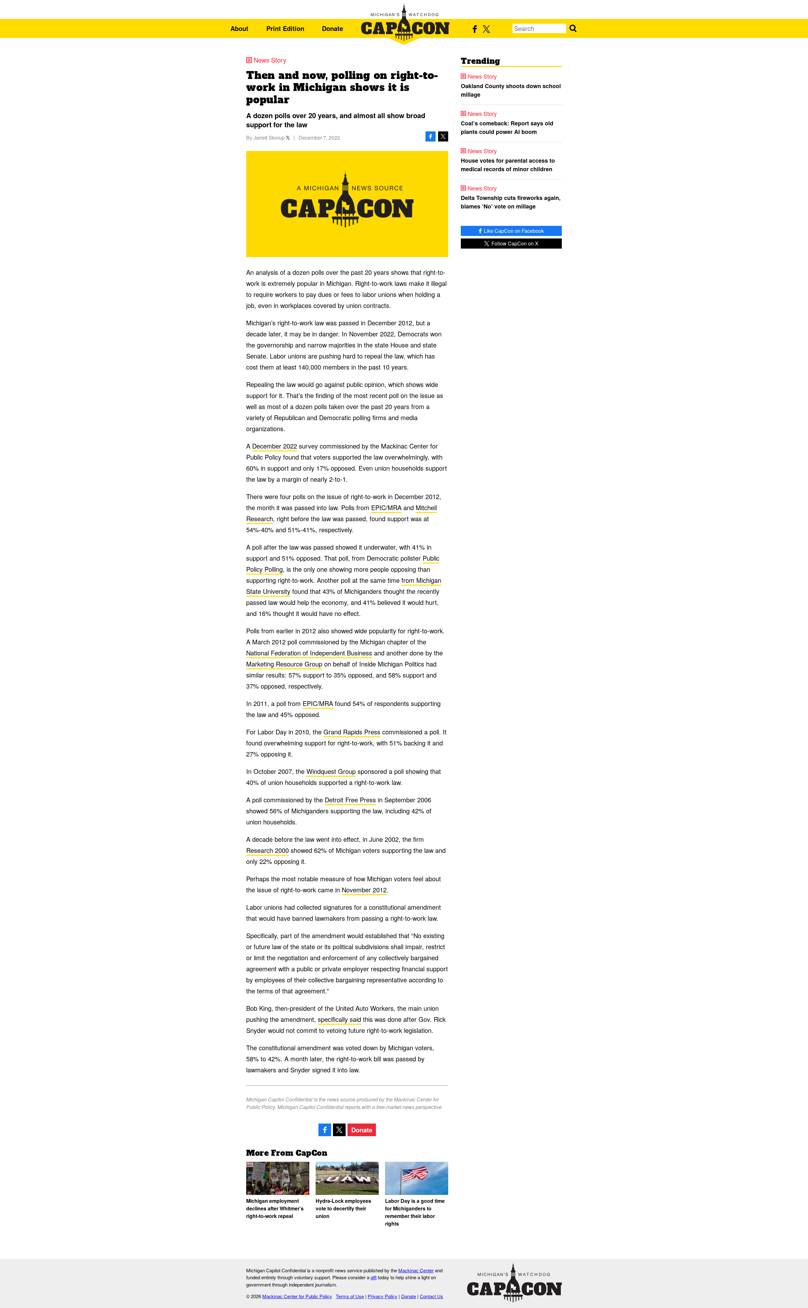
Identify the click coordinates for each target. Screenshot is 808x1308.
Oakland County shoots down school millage (511, 90)
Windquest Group (331, 771)
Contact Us (431, 1296)
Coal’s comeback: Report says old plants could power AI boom (507, 127)
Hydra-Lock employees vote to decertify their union (343, 1208)
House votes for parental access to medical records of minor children (508, 164)
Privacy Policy (382, 1296)
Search (573, 28)
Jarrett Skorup (269, 137)
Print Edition (285, 28)
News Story (270, 60)
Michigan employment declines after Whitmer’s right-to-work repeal (275, 1208)
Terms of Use (350, 1296)
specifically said (339, 1019)
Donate (332, 28)
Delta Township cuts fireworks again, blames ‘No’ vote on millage (511, 202)
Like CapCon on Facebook (513, 230)
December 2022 (274, 445)
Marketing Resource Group (284, 663)
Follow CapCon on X (514, 243)
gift (374, 1277)
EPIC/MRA (386, 507)
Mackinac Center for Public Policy (297, 1296)
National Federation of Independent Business (309, 652)
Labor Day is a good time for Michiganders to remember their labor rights (415, 1212)
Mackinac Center (416, 1270)
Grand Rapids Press (352, 731)
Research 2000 (267, 850)
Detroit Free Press (350, 799)
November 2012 (364, 889)
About (239, 28)
